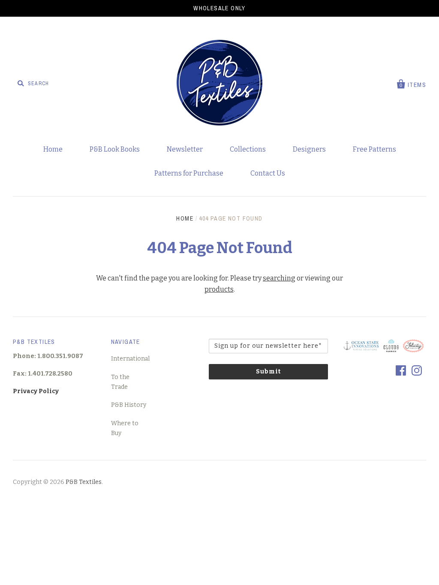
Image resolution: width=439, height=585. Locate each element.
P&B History (128, 405)
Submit (268, 371)
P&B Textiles (84, 482)
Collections (248, 149)
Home (53, 149)
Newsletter (185, 149)
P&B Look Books (115, 149)
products (219, 289)
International (130, 358)
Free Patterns (374, 149)
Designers (309, 149)
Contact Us (267, 173)
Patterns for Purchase (188, 173)
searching (279, 278)
